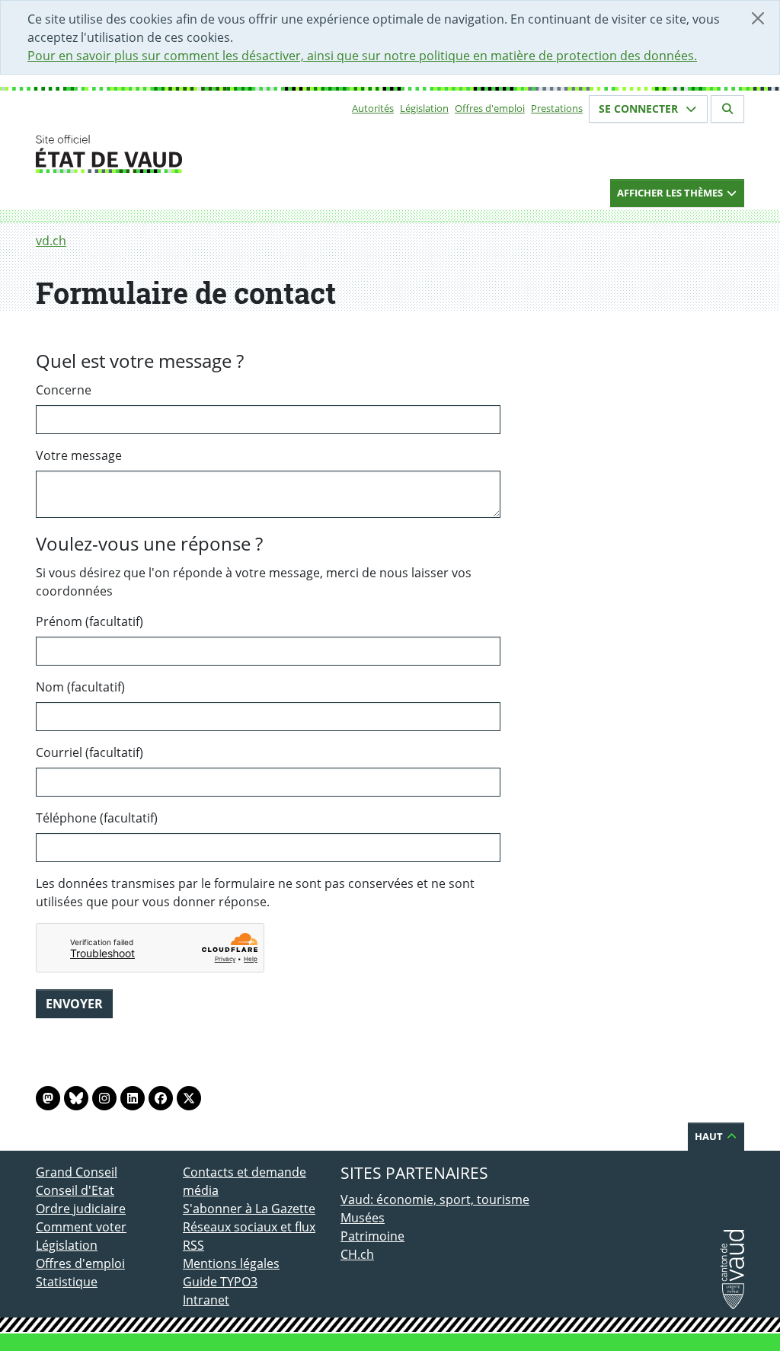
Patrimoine (372, 1236)
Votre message (79, 455)
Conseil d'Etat (75, 1190)
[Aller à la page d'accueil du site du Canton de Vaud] (177, 154)
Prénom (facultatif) (89, 621)
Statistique (67, 1281)
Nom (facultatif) (80, 687)
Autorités (373, 108)
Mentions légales (231, 1263)
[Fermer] (758, 18)
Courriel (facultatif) (89, 752)
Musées (362, 1217)
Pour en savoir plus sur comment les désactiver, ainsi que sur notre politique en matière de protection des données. (362, 55)
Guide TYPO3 (220, 1281)
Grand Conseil (76, 1172)
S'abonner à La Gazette (249, 1208)
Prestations (557, 108)
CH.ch (357, 1254)
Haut (710, 1136)
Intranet (206, 1300)
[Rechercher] (727, 109)
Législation (424, 108)
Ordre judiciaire (81, 1208)
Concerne (63, 390)
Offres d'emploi (490, 108)
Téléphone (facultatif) (97, 818)
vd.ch (51, 240)
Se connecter (640, 108)
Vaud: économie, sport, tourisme (434, 1199)
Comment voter (81, 1226)
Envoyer (74, 1003)
